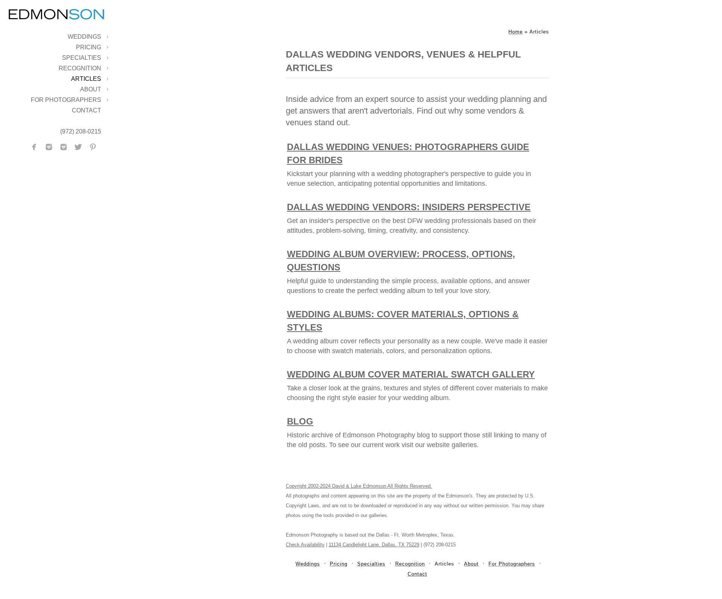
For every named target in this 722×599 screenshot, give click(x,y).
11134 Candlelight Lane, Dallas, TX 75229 (374, 544)
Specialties (81, 58)
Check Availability (305, 544)
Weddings (84, 36)
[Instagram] (48, 147)
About (90, 89)
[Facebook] (34, 147)
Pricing (88, 47)
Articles (86, 79)
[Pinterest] (92, 147)
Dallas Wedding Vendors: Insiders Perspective (409, 207)
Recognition (80, 68)
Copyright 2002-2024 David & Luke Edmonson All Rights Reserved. (359, 486)
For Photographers (66, 100)
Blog (300, 421)
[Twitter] (78, 147)
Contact (86, 110)
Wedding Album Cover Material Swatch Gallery (411, 374)
